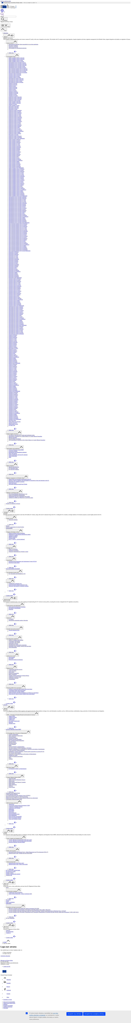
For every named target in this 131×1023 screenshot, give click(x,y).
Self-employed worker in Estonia (16, 306)
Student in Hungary (13, 350)
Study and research (13, 453)
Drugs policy (11, 672)
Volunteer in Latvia (13, 410)
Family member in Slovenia (15, 103)
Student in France (12, 346)
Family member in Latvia (14, 158)
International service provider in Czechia (17, 201)
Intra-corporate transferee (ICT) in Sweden (18, 72)
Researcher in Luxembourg (14, 271)
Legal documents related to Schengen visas (18, 584)
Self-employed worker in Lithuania (16, 317)
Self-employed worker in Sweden (16, 82)
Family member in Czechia (14, 145)
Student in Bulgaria (13, 337)
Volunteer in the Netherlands (15, 419)
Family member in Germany (15, 151)
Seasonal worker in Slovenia (15, 75)
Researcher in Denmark (14, 259)
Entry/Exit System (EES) (14, 562)
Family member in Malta (14, 161)
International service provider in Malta (17, 217)
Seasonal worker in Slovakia (15, 73)
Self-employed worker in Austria (16, 327)
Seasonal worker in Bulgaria (15, 281)
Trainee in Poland (12, 387)
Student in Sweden (13, 104)
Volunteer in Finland (13, 402)
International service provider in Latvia (17, 214)
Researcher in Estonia (13, 260)
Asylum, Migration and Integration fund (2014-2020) (20, 841)
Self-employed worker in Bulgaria (16, 328)
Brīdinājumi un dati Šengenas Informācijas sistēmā (19, 534)
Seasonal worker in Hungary (15, 293)
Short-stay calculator (13, 519)
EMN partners (12, 783)
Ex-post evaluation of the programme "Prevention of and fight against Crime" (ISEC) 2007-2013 (29, 909)
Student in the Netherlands (14, 363)
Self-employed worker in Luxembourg (17, 319)
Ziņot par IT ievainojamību (9, 1001)
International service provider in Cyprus (17, 200)
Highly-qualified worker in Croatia (16, 172)
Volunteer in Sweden (13, 95)
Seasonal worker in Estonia (14, 287)
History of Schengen (13, 549)
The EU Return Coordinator (15, 438)
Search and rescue (13, 483)
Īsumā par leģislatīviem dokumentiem (17, 495)
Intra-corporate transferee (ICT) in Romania (18, 249)
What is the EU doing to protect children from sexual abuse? (22, 694)
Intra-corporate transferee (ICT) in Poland (18, 247)
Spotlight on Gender (13, 755)
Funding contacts (9, 872)
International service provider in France (17, 206)
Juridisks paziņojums (7, 1006)
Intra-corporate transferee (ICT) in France (18, 234)
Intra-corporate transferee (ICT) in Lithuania (18, 243)
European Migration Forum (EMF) (16, 449)
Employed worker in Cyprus (15, 115)
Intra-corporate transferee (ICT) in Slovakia (18, 68)
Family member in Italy (14, 156)
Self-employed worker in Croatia (16, 330)
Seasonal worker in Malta (14, 300)
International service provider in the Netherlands (19, 222)
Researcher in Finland (13, 261)
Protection (11, 609)
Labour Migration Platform (12, 794)
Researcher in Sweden (13, 134)
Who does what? (12, 420)
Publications (11, 809)
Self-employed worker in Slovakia (16, 78)
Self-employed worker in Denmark (16, 333)
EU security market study (14, 721)
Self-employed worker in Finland (16, 308)
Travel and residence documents (13, 568)
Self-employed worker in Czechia (16, 332)
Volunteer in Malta (13, 414)
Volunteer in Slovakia (13, 92)
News (10, 757)
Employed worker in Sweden (15, 99)
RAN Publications (13, 815)
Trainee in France (12, 375)
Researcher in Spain (13, 109)
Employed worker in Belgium (15, 110)
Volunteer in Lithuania (13, 411)
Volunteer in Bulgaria (13, 394)
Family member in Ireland (14, 155)
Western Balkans (12, 736)
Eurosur (7, 525)
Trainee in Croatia (12, 368)
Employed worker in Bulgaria (15, 112)
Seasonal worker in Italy (14, 295)
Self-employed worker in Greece (16, 311)
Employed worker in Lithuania (15, 129)
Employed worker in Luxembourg (16, 131)
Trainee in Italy (12, 381)
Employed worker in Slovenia (15, 98)
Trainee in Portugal (13, 388)
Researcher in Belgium (14, 252)
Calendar (11, 758)
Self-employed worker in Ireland (16, 314)
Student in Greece (12, 349)
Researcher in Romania (14, 276)
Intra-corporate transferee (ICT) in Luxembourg (19, 244)
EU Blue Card (12, 425)
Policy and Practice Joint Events (16, 735)
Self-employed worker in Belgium (16, 326)
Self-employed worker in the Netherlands (17, 325)
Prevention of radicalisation (14, 608)
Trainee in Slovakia (13, 87)
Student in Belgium (13, 335)
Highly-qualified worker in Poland (16, 192)
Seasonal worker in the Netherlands (16, 305)
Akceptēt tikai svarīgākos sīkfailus (94, 1014)
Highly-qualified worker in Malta (16, 191)
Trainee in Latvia (12, 382)
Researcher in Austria (13, 253)
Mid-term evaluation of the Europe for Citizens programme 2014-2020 (24, 908)
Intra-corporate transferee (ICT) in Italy (17, 241)
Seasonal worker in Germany (15, 291)
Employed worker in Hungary (15, 125)
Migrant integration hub (14, 467)
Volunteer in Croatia (13, 396)
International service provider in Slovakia (17, 64)
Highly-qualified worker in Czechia (16, 175)
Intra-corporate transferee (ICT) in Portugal (18, 248)
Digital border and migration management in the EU (20, 479)
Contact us (8, 932)
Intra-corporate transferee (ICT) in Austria (18, 225)
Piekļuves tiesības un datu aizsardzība (17, 533)
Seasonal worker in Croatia (14, 282)
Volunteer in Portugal (13, 416)
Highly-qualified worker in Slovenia (16, 59)
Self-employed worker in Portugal (16, 322)
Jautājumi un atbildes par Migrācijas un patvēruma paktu (21, 497)
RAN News (11, 811)
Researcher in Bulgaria (14, 254)
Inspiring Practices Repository (15, 739)
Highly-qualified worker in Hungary (16, 183)
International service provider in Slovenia (17, 65)
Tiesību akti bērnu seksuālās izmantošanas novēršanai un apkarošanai (23, 692)
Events (7, 901)
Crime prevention (12, 670)
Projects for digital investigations (16, 659)
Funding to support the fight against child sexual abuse (20, 689)
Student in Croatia (13, 338)
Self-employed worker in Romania (16, 324)
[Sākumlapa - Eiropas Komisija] (10, 8)
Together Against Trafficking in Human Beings (19, 675)
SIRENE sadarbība (13, 537)
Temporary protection (13, 46)
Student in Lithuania (13, 355)
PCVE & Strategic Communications (16, 746)
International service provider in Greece (17, 209)
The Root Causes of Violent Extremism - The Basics (20, 747)
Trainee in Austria (12, 365)
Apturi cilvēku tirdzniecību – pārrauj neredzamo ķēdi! (20, 893)
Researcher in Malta (13, 272)
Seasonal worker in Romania (15, 304)
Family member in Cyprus (14, 144)
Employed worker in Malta (14, 132)
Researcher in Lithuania (14, 270)
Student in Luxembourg (14, 357)
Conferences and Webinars (14, 807)
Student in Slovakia (13, 83)
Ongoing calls (9, 875)
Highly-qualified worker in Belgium (16, 169)
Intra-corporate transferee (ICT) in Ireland (18, 239)
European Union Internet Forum (13, 793)
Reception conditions (13, 45)
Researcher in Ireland (13, 266)
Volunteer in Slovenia (13, 93)
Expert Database (12, 744)
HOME (5, 942)
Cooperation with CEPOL (14, 642)
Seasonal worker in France (14, 289)
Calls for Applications (13, 734)
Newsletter (8, 899)
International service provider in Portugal (17, 220)
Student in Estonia (13, 343)
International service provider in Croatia (17, 199)
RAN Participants (12, 812)
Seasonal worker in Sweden (15, 77)
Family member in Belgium (15, 139)
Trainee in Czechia (13, 370)
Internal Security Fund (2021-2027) (16, 863)
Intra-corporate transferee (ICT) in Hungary (18, 238)
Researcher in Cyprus (13, 256)
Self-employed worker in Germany (16, 310)
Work (10, 457)
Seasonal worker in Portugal (15, 303)
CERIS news (11, 719)
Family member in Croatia (14, 143)
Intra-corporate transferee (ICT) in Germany (18, 236)
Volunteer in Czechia (13, 398)
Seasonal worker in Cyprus (14, 283)
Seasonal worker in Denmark (15, 286)
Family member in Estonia (14, 148)
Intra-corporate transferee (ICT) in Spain (17, 71)
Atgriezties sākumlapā (5, 955)
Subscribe (11, 722)
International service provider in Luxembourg (18, 216)
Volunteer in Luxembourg (14, 413)
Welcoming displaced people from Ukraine (18, 484)
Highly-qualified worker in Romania (16, 194)
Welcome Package (13, 743)
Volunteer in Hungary (13, 407)
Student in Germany (13, 347)
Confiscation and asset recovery (15, 669)
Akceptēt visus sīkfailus (74, 1014)
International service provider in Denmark (18, 203)
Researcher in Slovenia (14, 108)
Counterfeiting (12, 679)
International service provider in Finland (17, 205)
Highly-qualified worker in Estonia (16, 177)
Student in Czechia (13, 341)
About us (8, 930)
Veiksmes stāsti (12, 538)
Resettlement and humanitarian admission (18, 452)
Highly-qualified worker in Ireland (16, 184)
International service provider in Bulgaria (17, 198)
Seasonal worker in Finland (15, 288)
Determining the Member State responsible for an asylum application (23, 44)
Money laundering (13, 674)
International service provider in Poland (17, 219)
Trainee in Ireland (12, 380)
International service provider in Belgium (17, 197)
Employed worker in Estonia (15, 118)
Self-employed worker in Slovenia (16, 79)
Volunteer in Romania (13, 418)
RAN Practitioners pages (14, 814)
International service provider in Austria (17, 62)
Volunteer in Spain (13, 94)
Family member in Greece (14, 153)
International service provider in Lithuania (18, 215)
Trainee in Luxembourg (14, 385)
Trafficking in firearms (13, 678)
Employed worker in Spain (14, 100)
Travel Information (13, 647)
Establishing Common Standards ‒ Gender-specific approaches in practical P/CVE (26, 751)
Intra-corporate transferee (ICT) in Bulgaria (18, 226)
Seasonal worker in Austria (14, 280)
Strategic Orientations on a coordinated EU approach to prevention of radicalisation (26, 749)
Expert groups (12, 787)
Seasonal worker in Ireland (14, 294)
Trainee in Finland (13, 374)
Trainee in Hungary (13, 378)
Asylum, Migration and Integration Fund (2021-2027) (20, 839)
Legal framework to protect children (16, 691)
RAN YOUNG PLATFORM (15, 816)
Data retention (12, 657)
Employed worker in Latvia (15, 128)
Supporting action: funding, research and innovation (20, 646)
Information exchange (13, 643)
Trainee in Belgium (13, 364)
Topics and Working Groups (15, 818)
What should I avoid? (13, 424)
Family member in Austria (14, 140)
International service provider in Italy (17, 212)
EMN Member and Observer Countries (17, 782)
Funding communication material (13, 874)
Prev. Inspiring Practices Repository (16, 740)
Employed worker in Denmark (15, 117)
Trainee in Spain (12, 89)
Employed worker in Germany (15, 121)
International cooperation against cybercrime (18, 620)
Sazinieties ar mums (7, 999)
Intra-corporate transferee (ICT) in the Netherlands (19, 250)
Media (10, 745)
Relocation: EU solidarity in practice (16, 481)
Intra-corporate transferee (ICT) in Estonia (18, 232)
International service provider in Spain (17, 66)
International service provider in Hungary (17, 210)
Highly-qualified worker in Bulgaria (16, 171)
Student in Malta (12, 358)
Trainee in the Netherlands (14, 391)
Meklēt (2, 16)
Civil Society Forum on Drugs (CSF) (14, 799)
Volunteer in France (13, 403)
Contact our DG (6, 966)
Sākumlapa (5, 33)
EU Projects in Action (10, 871)
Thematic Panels (12, 741)
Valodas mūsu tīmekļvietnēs (9, 1003)
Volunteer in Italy (12, 409)
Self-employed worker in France (16, 309)
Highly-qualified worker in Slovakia (16, 57)
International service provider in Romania (18, 221)
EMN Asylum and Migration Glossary (17, 779)
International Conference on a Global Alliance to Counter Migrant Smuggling (25, 436)
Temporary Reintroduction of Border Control (18, 551)
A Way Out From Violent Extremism (17, 750)
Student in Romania (13, 361)
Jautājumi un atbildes (13, 535)
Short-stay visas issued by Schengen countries (18, 586)
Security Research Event (14, 630)
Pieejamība (5, 1008)
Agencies (5, 704)
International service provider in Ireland (17, 211)
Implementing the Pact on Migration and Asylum (19, 496)
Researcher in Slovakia (14, 106)
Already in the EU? (13, 422)
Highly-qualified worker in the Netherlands (18, 195)
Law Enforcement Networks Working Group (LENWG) (18, 795)
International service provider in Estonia (17, 204)
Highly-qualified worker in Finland (16, 178)
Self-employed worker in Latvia (15, 316)
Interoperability (9, 528)
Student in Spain (12, 86)
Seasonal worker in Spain (14, 76)
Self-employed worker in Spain (15, 81)
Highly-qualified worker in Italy (15, 186)
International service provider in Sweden (17, 67)
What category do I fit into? (15, 421)
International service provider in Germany (18, 208)
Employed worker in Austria (15, 111)
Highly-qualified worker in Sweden (16, 61)
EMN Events (11, 781)
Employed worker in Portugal (15, 136)
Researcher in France (13, 263)
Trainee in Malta (12, 386)
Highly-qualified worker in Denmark (17, 176)
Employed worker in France (15, 122)
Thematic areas (12, 723)
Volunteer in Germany (13, 404)
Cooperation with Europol (14, 641)
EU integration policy (13, 468)
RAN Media (11, 810)
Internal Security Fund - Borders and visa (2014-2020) (20, 853)
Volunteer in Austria (13, 393)
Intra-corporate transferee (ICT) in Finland (18, 233)
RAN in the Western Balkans (15, 817)
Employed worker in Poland (15, 133)
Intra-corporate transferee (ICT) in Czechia (18, 230)
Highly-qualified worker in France (16, 181)
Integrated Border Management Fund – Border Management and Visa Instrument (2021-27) (28, 852)
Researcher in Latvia (13, 269)
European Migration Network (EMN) (17, 842)
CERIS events (12, 718)
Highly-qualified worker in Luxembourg (17, 189)
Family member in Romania (15, 166)
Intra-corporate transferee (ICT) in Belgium (18, 223)
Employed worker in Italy (14, 127)
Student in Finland (13, 344)
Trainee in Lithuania (13, 383)
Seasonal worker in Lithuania (15, 298)
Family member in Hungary (15, 154)
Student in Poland (12, 359)
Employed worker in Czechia (15, 116)
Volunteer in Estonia (13, 400)
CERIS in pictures (13, 717)
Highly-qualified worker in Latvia (16, 187)
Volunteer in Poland (13, 415)
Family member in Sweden (14, 165)
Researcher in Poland (13, 274)
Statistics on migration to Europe (13, 503)
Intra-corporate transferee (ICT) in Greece (18, 237)
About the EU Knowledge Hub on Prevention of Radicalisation (22, 754)
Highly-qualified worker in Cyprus (16, 173)
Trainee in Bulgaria (13, 366)
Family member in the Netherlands (16, 167)
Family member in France (14, 150)
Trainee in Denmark (13, 371)
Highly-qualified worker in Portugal (16, 193)
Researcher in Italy (13, 267)
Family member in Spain (14, 105)
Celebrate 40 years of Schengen (15, 892)
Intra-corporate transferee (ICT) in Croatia (18, 227)
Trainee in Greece (12, 377)
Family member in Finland (14, 149)
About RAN (11, 804)
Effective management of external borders (15, 527)
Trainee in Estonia (13, 372)
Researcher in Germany (14, 264)
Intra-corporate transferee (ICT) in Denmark (18, 231)
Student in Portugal (13, 360)
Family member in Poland (14, 162)
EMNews (11, 785)
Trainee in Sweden (13, 90)
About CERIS (12, 716)
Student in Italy (12, 353)
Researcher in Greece (13, 348)
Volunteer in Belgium (13, 392)
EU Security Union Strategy (15, 752)
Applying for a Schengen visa (15, 583)
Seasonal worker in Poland (14, 302)
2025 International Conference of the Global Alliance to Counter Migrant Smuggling (27, 440)
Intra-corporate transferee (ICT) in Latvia (17, 242)
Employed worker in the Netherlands (17, 138)
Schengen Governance (13, 550)
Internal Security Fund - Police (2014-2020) (18, 864)
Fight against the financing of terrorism (17, 606)
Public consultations (10, 902)
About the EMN (12, 778)
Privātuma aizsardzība (8, 1005)
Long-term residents (13, 451)
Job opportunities (9, 931)
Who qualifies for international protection (17, 48)
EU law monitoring (10, 918)
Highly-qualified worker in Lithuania (17, 188)
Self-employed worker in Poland (16, 321)
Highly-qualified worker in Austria (16, 170)
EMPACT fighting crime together (16, 640)
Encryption (11, 658)
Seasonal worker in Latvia (14, 297)
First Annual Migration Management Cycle (18, 494)
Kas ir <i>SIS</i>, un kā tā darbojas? (17, 539)
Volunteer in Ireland (13, 408)
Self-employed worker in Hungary (16, 313)
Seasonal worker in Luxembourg (16, 299)
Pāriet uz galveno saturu (6, 1)
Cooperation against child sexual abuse (17, 690)
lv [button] (4, 11)
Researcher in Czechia (13, 258)
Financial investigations (14, 673)
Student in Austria (12, 336)
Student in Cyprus (13, 339)
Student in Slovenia (13, 84)
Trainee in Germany (13, 376)
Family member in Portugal (14, 164)
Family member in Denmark (15, 147)
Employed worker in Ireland (15, 126)
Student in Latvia (12, 354)
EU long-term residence (14, 469)
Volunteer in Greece (13, 405)
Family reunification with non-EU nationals (18, 454)
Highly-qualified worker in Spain (16, 60)
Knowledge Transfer (13, 738)
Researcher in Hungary (14, 265)
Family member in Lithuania (15, 159)
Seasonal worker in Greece (14, 292)
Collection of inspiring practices (15, 806)
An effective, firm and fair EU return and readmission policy (22, 435)
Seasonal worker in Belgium (15, 278)
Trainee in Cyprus (12, 369)
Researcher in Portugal (13, 275)
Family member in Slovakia (15, 101)
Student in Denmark (13, 342)
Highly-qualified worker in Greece (16, 182)
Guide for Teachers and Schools (16, 756)
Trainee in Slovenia (13, 88)
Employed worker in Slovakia (15, 97)
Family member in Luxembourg (15, 160)
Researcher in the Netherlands (15, 277)
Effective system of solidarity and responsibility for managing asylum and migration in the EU (29, 480)
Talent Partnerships (13, 456)
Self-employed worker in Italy (15, 315)
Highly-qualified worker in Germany (17, 180)
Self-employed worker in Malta (15, 320)
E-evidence (11, 619)
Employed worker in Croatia (15, 114)
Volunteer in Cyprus (13, 397)
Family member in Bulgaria (15, 142)
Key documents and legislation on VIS (17, 573)
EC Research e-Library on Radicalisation (17, 768)
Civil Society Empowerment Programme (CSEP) (19, 805)
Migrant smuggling (13, 437)
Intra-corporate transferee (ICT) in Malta (17, 245)
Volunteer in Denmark (13, 399)
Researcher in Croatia (13, 255)
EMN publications (13, 784)
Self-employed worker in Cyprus (16, 331)
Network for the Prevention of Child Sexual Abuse (17, 796)
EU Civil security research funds (13, 870)
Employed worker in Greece (15, 123)
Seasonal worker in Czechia (15, 285)
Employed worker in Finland (15, 120)
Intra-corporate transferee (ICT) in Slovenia (18, 70)
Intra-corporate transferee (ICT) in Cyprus (18, 228)
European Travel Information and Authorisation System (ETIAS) (23, 561)
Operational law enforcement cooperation (18, 645)
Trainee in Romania (13, 389)
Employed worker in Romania (15, 137)
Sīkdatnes (5, 1004)
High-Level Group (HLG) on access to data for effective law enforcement (22, 798)
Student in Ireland (12, 352)
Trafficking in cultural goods (15, 676)
